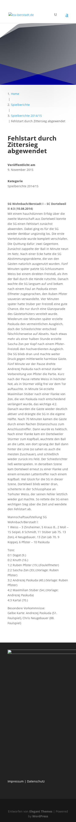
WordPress (40, 816)
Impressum (16, 781)
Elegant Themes (40, 811)
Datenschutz (36, 781)
